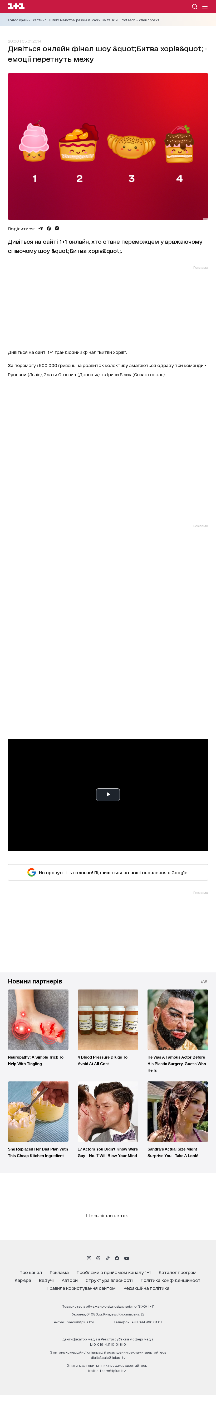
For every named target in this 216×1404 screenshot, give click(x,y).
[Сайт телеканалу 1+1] (16, 6)
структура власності (109, 1279)
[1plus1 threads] (98, 1258)
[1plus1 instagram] (89, 1258)
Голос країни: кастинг (27, 20)
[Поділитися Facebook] (49, 228)
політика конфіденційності (171, 1279)
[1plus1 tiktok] (107, 1258)
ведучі (46, 1279)
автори (70, 1279)
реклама (59, 1272)
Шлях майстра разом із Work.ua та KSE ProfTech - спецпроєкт (104, 20)
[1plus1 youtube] (126, 1258)
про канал (30, 1272)
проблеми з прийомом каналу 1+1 (114, 1272)
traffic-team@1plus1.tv (107, 1370)
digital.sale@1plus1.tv (108, 1357)
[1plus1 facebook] (117, 1258)
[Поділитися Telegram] (40, 228)
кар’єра (23, 1279)
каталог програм (178, 1272)
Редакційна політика (146, 1287)
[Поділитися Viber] (57, 228)
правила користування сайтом (81, 1287)
